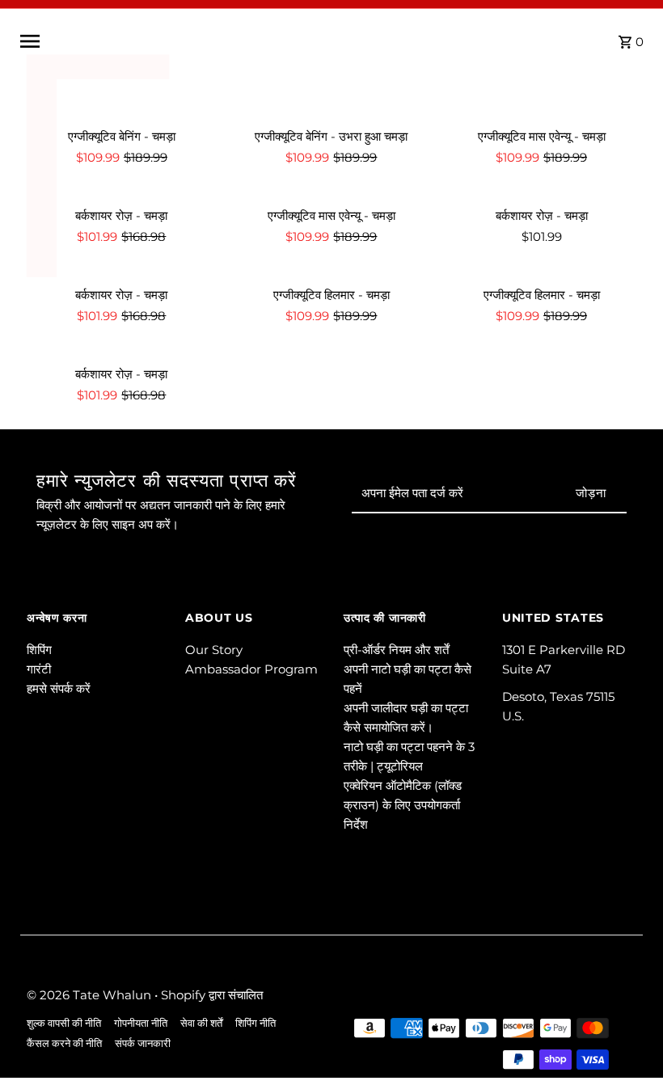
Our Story (214, 649)
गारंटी (39, 669)
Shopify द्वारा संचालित (212, 995)
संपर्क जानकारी (143, 1043)
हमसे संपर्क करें (59, 688)
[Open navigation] (151, 41)
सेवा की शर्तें (201, 1023)
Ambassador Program (251, 669)
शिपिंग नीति (255, 1023)
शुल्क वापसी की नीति (64, 1023)
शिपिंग (39, 649)
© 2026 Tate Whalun (90, 995)
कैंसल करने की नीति (64, 1043)
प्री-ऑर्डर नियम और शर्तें (396, 649)
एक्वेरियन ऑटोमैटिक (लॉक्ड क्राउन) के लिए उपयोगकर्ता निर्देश (403, 805)
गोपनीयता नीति (140, 1023)
